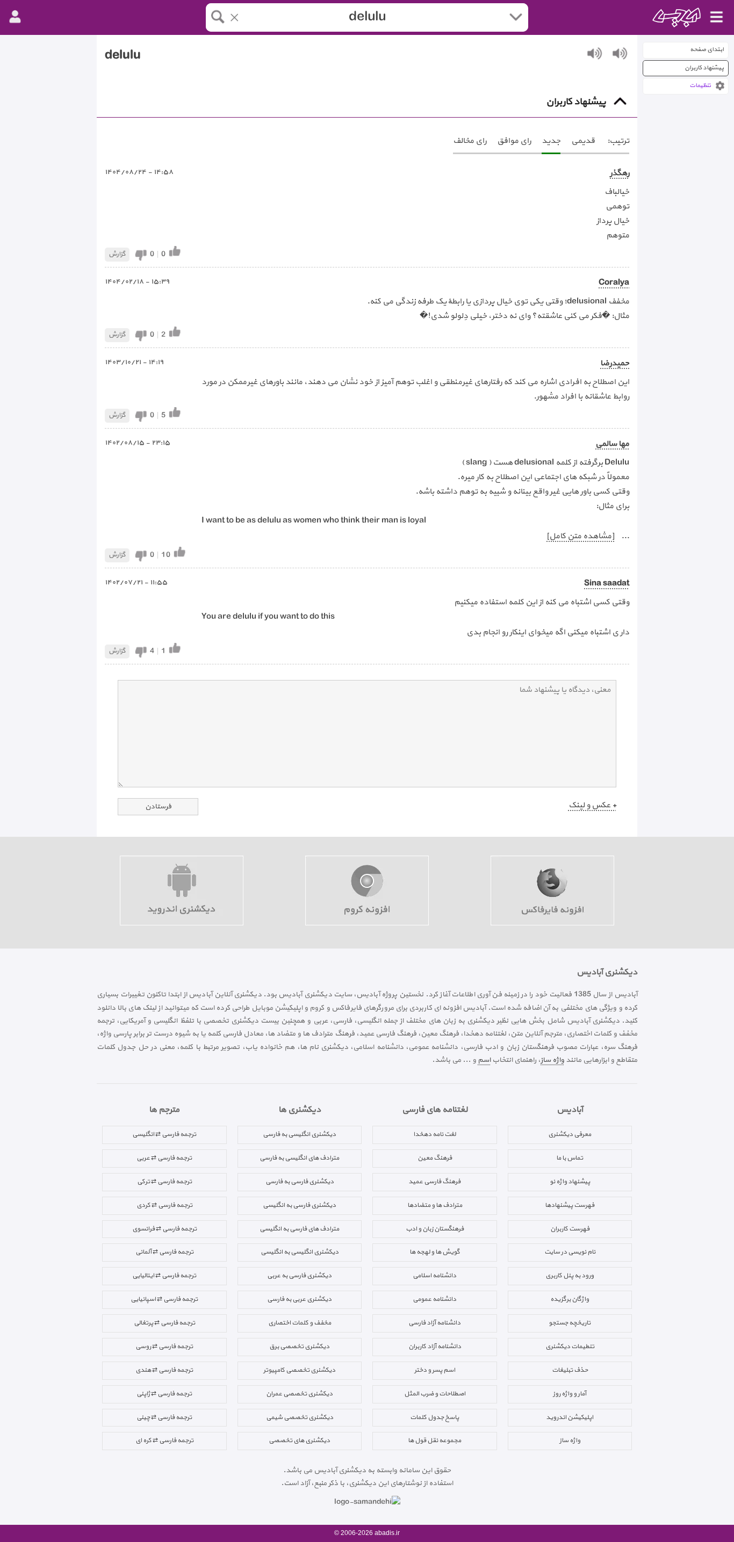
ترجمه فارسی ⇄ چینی (164, 1417)
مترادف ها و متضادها (434, 1205)
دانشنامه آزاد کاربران (434, 1346)
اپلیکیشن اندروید (569, 1417)
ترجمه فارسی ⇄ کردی (164, 1205)
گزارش (117, 254)
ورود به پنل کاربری (569, 1275)
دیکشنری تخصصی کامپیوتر (299, 1370)
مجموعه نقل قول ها (434, 1440)
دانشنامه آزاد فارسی (434, 1323)
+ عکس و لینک (592, 805)
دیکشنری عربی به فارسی (299, 1299)
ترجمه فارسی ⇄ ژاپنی (164, 1394)
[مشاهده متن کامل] (580, 536)
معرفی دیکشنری (569, 1134)
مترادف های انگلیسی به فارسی (299, 1158)
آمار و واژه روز (569, 1394)
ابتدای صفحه (707, 49)
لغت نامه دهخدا (434, 1134)
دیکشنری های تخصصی (299, 1440)
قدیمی (583, 141)
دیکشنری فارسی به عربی (299, 1275)
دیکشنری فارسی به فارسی (299, 1181)
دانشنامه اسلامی (434, 1275)
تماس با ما (569, 1158)
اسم (484, 1060)
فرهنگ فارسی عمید (434, 1181)
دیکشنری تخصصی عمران (299, 1394)
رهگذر (619, 173)
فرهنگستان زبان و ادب (435, 1229)
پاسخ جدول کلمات (434, 1417)
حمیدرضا (614, 363)
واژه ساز (552, 1060)
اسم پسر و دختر (434, 1370)
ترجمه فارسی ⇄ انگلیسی (164, 1134)
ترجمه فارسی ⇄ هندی (164, 1370)
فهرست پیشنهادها (569, 1205)
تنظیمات (700, 85)
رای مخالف (469, 141)
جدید (551, 141)
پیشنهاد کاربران (704, 68)
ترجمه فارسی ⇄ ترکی (164, 1181)
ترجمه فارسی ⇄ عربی (164, 1158)
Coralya (614, 283)
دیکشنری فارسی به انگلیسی (299, 1205)
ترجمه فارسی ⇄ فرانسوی (164, 1229)
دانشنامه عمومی (434, 1299)
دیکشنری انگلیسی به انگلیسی (300, 1252)
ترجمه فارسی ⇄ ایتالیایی (164, 1275)
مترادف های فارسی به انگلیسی (299, 1229)
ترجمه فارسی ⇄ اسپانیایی (164, 1299)
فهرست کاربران (569, 1229)
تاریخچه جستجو (570, 1323)
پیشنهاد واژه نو (570, 1181)
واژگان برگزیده (569, 1299)
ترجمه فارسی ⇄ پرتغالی (164, 1323)
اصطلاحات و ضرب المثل (434, 1394)
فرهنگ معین (435, 1158)
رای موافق (514, 141)
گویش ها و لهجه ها (434, 1252)
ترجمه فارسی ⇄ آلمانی (164, 1252)
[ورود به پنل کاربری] (15, 17)
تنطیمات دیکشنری (569, 1346)
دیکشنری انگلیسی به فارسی (299, 1134)
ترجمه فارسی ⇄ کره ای (164, 1440)
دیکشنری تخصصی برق (299, 1346)
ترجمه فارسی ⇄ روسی (164, 1346)
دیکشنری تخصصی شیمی (299, 1417)
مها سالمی (612, 444)
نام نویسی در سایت (569, 1252)
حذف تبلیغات (570, 1370)
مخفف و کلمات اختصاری (299, 1323)
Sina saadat (606, 583)
